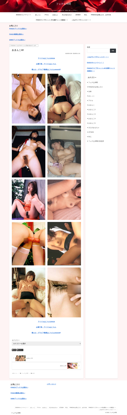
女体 (15, 350)
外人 (66, 407)
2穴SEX (61, 407)
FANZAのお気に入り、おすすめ (78, 407)
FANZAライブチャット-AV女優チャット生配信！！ (102, 407)
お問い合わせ (51, 384)
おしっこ (32, 407)
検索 (88, 47)
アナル (39, 407)
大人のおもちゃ (53, 407)
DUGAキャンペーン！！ (22, 407)
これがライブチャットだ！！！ (107, 409)
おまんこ (21, 350)
